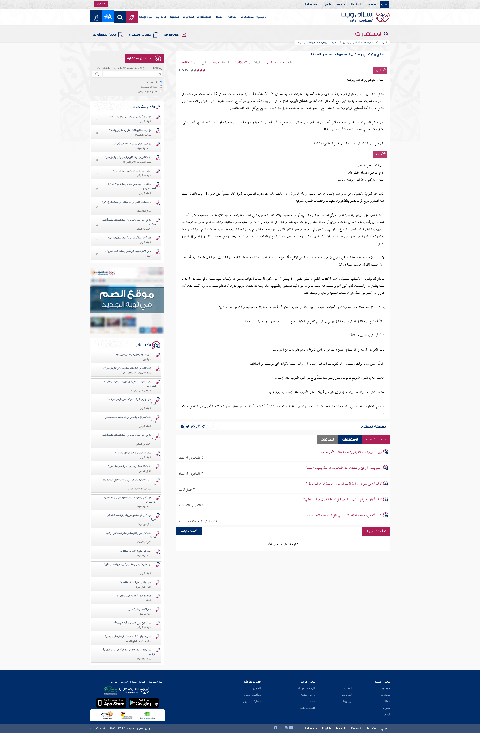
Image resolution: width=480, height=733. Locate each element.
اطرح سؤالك (171, 34)
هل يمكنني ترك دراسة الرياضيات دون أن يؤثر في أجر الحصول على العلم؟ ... (129, 500)
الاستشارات (204, 17)
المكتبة (174, 17)
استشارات (384, 714)
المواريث (161, 17)
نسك (312, 701)
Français (341, 4)
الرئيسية (261, 17)
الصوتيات (188, 17)
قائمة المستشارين (104, 34)
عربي (384, 4)
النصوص (152, 82)
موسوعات (247, 17)
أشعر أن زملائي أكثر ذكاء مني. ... (138, 609)
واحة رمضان (308, 694)
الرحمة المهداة (306, 688)
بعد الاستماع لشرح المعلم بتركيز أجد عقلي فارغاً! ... (131, 623)
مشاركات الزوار (252, 701)
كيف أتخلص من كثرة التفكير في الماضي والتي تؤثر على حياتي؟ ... (126, 157)
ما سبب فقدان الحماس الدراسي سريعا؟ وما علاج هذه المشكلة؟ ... (129, 482)
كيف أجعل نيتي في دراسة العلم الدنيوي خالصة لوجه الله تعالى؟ (344, 484)
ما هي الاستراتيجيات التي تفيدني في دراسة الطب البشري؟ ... (127, 251)
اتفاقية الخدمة (138, 682)
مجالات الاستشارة (140, 34)
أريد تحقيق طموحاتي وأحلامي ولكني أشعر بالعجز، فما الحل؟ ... (130, 566)
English (326, 4)
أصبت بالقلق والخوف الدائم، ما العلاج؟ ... (134, 582)
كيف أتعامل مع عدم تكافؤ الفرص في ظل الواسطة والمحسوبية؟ (344, 515)
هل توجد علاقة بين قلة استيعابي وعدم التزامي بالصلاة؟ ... (128, 130)
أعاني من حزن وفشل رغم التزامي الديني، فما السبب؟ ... (129, 354)
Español (371, 4)
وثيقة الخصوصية (156, 682)
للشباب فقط (307, 707)
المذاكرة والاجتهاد (190, 458)
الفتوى (219, 17)
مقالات (232, 17)
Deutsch (356, 4)
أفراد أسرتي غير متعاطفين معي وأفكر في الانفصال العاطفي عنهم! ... (131, 517)
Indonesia (311, 4)
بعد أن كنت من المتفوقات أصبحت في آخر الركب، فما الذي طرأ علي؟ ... (129, 652)
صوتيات (385, 694)
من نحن (113, 682)
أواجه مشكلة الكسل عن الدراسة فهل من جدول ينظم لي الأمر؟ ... (129, 204)
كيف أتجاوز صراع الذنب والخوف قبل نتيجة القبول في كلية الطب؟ (342, 499)
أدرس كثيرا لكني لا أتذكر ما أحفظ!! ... (135, 551)
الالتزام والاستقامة (190, 505)
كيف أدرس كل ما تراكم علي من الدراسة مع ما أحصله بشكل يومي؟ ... (130, 419)
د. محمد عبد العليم (275, 63)
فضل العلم (186, 489)
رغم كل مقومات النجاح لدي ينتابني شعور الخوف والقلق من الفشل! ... (130, 384)
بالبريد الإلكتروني (147, 91)
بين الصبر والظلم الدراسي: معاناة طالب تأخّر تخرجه (351, 452)
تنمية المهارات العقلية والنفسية (197, 521)
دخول (100, 3)
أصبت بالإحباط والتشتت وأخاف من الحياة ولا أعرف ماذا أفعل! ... (131, 401)
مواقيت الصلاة (252, 694)
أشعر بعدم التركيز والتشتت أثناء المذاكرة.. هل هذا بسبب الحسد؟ (343, 468)
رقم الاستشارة (149, 87)
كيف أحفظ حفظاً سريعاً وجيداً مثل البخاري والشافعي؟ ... (128, 238)
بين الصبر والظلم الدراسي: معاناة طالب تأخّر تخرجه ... (130, 144)
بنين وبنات (145, 17)
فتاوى (386, 707)
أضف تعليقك (189, 531)
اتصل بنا (124, 682)
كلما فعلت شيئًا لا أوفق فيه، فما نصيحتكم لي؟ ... (132, 596)
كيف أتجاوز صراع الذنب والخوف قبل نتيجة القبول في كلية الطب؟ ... (131, 535)
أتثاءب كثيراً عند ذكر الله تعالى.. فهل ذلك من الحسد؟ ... (129, 117)
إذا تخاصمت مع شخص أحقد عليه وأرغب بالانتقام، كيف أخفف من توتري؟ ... (131, 186)
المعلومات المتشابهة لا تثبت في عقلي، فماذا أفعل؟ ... (131, 453)
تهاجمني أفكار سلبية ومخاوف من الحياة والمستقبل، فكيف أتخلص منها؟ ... (129, 222)
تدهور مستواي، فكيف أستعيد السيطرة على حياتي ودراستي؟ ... (126, 636)
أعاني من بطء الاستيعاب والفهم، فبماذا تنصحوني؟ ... (130, 171)
